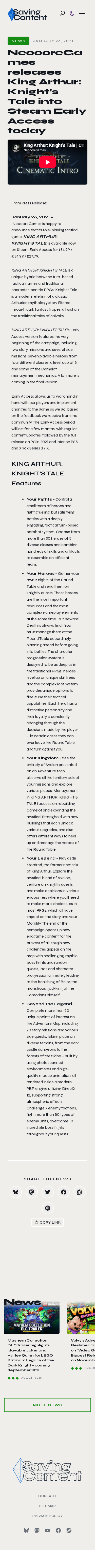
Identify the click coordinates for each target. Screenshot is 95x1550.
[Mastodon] (37, 1530)
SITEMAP (47, 1506)
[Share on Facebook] (64, 1192)
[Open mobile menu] (81, 13)
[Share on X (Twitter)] (48, 1192)
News (18, 40)
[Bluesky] (26, 1530)
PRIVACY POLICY (47, 1516)
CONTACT (47, 1496)
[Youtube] (48, 1530)
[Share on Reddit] (79, 1192)
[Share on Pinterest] (48, 1208)
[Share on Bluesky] (16, 1192)
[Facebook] (58, 1530)
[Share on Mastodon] (32, 1192)
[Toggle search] (62, 13)
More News (47, 1405)
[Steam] (69, 1530)
